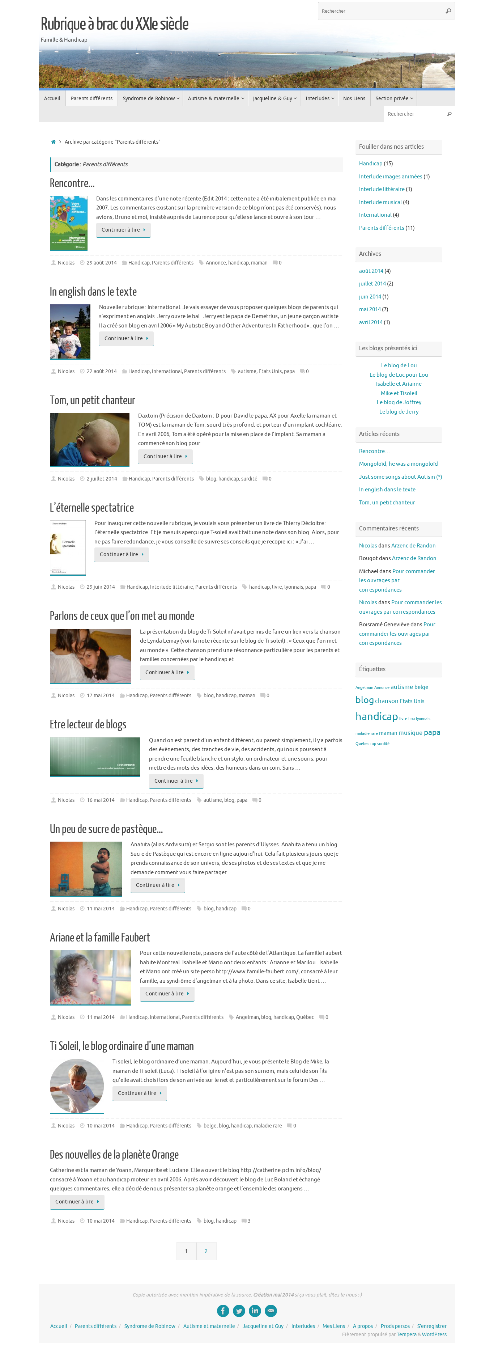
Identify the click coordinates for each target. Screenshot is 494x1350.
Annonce (216, 263)
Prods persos (395, 1326)
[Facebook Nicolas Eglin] (223, 1311)
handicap (238, 263)
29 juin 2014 (101, 587)
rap (373, 743)
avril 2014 (371, 322)
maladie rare (268, 1126)
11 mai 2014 (101, 909)
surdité (249, 479)
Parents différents (172, 263)
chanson (387, 701)
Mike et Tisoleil (399, 393)
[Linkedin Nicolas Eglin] (255, 1311)
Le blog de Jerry (398, 412)
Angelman (247, 1017)
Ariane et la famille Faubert (100, 937)
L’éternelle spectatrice (92, 508)
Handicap (139, 263)
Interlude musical (380, 202)
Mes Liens (334, 1326)
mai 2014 (370, 309)
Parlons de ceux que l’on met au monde (122, 616)
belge (210, 1126)
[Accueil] (53, 142)
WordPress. (435, 1335)
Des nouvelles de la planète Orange (114, 1154)
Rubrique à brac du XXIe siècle (114, 24)
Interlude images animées (390, 176)
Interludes (303, 1326)
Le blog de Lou (399, 365)
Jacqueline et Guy (263, 1326)
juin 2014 (370, 296)
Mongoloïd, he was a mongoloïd (398, 464)
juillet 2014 (372, 283)
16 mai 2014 (101, 800)
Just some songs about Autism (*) (400, 477)
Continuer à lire (121, 230)
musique (411, 733)
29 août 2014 (102, 263)
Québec (305, 1017)
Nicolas (66, 263)
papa (289, 371)
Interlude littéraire (171, 587)
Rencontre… (72, 183)
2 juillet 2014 (102, 479)
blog (211, 479)
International (167, 371)
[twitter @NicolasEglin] (239, 1311)
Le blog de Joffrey (399, 402)
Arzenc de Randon (413, 545)
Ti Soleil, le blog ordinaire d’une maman (122, 1046)
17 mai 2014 (101, 696)
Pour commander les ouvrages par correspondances (397, 580)
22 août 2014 (102, 371)
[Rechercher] (448, 11)
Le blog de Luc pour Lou (399, 375)
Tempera (407, 1335)
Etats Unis (270, 371)
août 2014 (371, 271)
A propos (363, 1326)
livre (277, 587)
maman (259, 263)
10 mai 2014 (101, 1126)
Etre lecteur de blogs (88, 724)
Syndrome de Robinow (149, 1326)
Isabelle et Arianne (399, 384)
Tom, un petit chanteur (92, 400)
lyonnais (293, 587)
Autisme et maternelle (209, 1326)
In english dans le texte (93, 292)
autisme (247, 371)
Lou (411, 718)
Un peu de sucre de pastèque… (106, 829)
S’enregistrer (432, 1326)
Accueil (58, 1326)
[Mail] (271, 1311)
